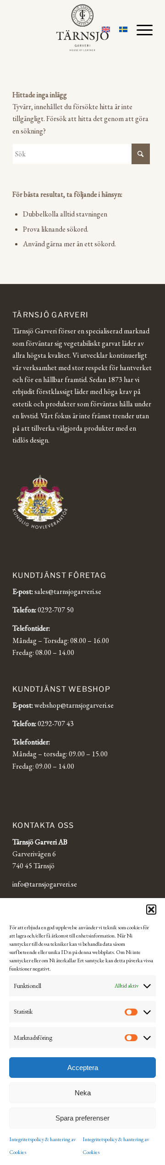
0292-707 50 (56, 610)
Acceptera (82, 1067)
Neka (83, 1093)
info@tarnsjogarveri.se (44, 884)
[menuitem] (140, 30)
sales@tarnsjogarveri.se (67, 591)
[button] (151, 909)
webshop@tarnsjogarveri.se (74, 705)
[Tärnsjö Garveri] (83, 27)
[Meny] (140, 30)
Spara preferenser (82, 1118)
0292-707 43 (56, 723)
